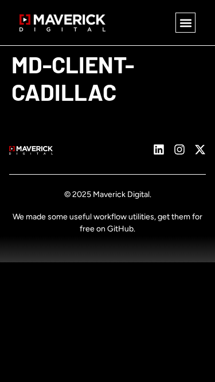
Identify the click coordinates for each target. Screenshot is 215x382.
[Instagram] (179, 149)
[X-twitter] (200, 149)
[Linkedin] (159, 149)
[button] (185, 23)
